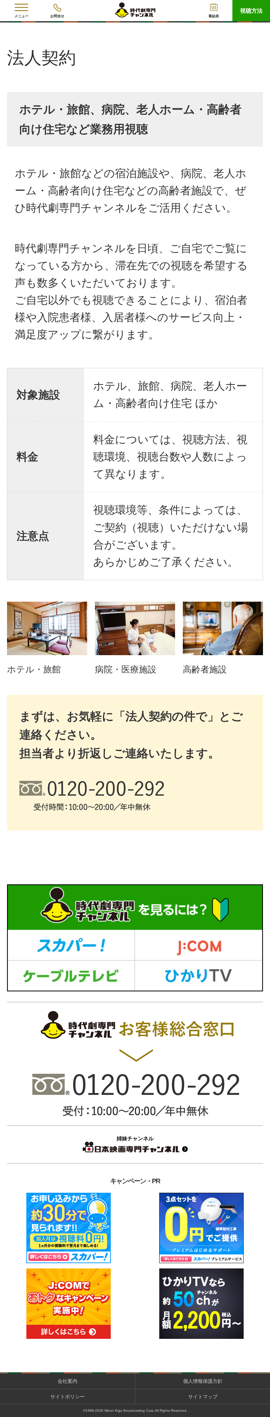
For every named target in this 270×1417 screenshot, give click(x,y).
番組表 (213, 16)
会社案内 (67, 1381)
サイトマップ (203, 1396)
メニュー (21, 16)
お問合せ (57, 16)
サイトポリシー (67, 1396)
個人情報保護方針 (203, 1381)
